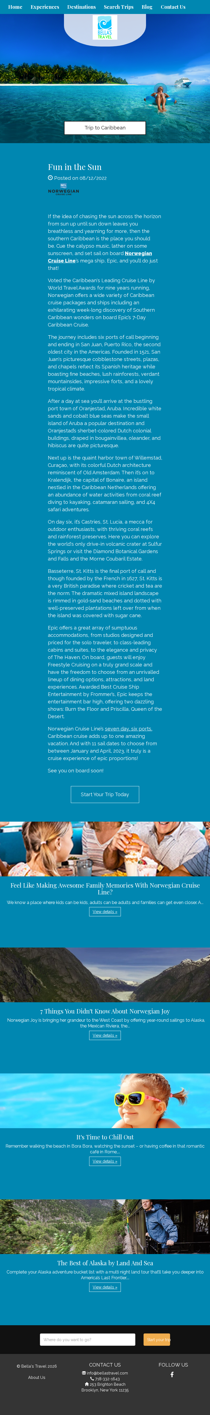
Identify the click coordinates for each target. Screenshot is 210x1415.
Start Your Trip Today (105, 794)
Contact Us (173, 7)
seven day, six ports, (128, 729)
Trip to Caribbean (105, 128)
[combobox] (87, 1339)
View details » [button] (105, 911)
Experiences (45, 7)
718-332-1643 (107, 1378)
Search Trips (118, 7)
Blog (147, 7)
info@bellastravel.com (107, 1373)
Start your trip (158, 1340)
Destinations (81, 7)
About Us (36, 1377)
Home (15, 7)
